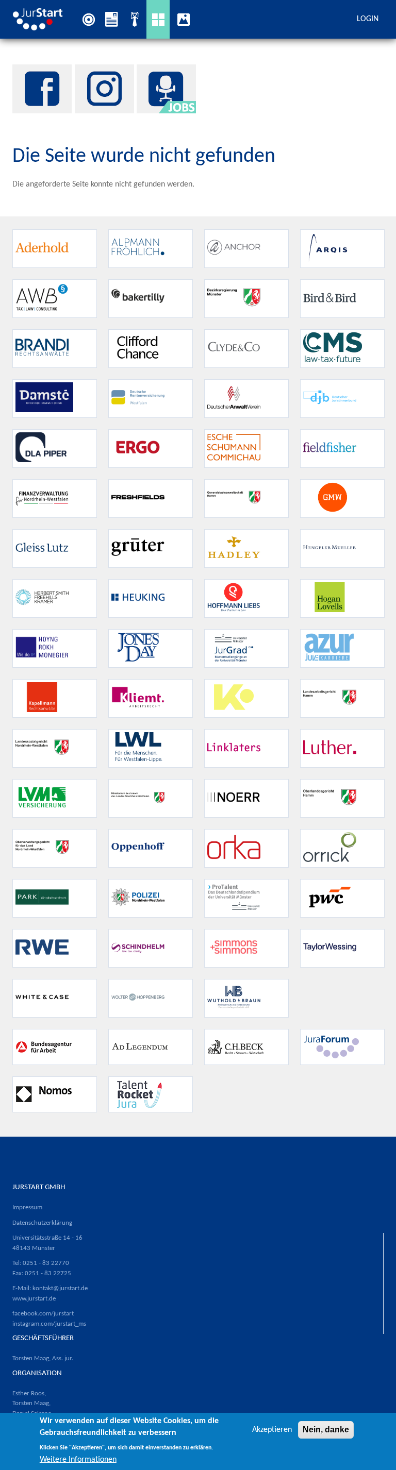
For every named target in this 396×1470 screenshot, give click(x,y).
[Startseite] (40, 19)
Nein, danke (326, 1429)
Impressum (27, 1207)
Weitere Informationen (78, 1460)
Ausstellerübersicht (158, 19)
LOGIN (367, 19)
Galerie (186, 19)
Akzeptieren (272, 1430)
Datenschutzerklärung (42, 1223)
